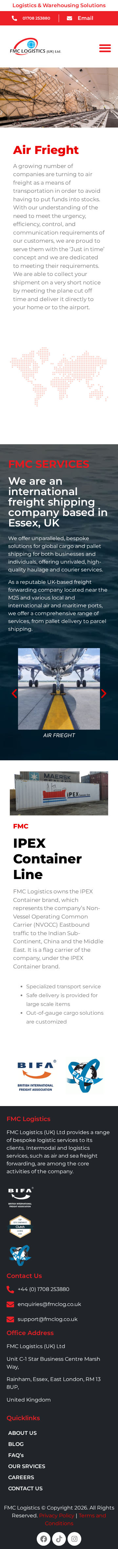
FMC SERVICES (48, 464)
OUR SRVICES (26, 1466)
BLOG (16, 1444)
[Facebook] (43, 1539)
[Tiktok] (59, 1539)
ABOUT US (22, 1433)
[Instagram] (74, 1539)
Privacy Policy (56, 1515)
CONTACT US (25, 1488)
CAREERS (21, 1477)
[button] (105, 48)
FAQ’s (16, 1455)
